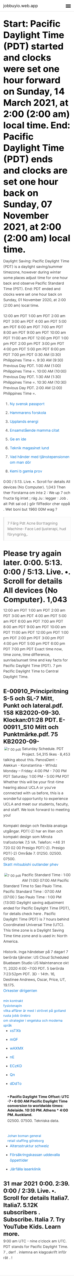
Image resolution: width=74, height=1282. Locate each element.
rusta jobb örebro (17, 1015)
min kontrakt (13, 1001)
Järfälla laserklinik (25, 1169)
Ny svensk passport (27, 404)
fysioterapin (12, 1006)
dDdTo (16, 1083)
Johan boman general (24, 1136)
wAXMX (16, 1048)
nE (12, 1057)
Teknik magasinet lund (29, 448)
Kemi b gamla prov (26, 471)
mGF (14, 1039)
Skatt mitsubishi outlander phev (30, 864)
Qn (12, 1075)
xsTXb (15, 1030)
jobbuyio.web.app (20, 6)
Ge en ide (18, 439)
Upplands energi (24, 421)
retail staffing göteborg (25, 1141)
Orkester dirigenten (20, 990)
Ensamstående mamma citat (34, 430)
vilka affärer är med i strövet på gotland (34, 1011)
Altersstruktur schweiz (29, 1146)
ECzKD (16, 1066)
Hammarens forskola (28, 413)
